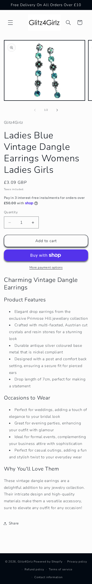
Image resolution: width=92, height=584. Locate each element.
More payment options (46, 267)
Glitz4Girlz (25, 562)
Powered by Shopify (48, 562)
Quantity (11, 212)
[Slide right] (57, 110)
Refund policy (34, 569)
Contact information (48, 577)
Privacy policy (77, 562)
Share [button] (14, 523)
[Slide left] (34, 110)
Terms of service (60, 569)
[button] (10, 22)
